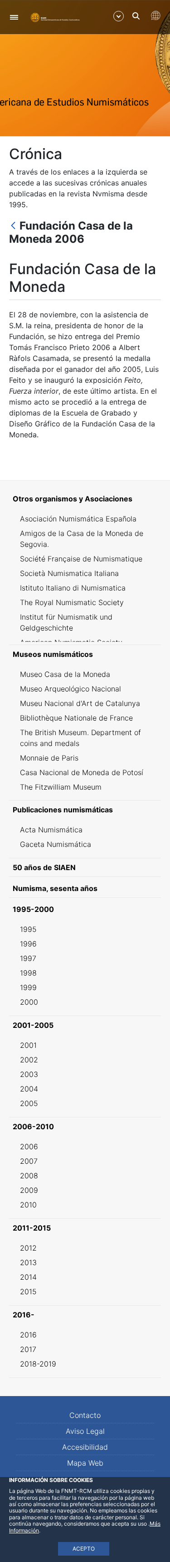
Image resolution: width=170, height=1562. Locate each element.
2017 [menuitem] (28, 1349)
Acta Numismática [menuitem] (51, 829)
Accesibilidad (85, 1447)
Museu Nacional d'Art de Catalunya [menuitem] (80, 703)
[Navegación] (13, 17)
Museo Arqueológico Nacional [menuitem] (70, 688)
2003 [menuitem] (29, 1074)
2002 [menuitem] (29, 1059)
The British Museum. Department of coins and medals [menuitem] (80, 738)
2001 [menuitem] (28, 1045)
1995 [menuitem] (28, 929)
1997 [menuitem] (28, 958)
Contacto (85, 1415)
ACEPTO (84, 1548)
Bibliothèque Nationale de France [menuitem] (76, 717)
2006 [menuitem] (29, 1146)
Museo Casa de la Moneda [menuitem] (65, 674)
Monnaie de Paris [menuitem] (49, 757)
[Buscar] (136, 16)
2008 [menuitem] (29, 1175)
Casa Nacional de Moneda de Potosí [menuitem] (81, 772)
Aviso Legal (85, 1431)
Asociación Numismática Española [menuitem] (78, 518)
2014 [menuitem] (28, 1277)
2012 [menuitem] (28, 1247)
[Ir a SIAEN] (56, 17)
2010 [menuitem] (28, 1204)
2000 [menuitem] (29, 1001)
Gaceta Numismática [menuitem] (55, 844)
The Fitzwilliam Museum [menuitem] (61, 786)
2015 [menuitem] (28, 1291)
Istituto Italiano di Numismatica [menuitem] (73, 587)
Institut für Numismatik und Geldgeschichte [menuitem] (66, 622)
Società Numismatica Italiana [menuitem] (69, 573)
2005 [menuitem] (29, 1103)
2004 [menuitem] (29, 1088)
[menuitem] (85, 499)
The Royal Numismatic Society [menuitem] (72, 602)
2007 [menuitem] (29, 1161)
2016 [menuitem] (28, 1334)
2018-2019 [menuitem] (38, 1363)
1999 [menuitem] (28, 987)
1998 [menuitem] (28, 972)
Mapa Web (85, 1462)
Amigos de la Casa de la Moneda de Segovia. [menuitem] (81, 539)
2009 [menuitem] (29, 1190)
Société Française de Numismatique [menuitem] (81, 558)
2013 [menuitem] (28, 1262)
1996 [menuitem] (28, 943)
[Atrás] (13, 226)
